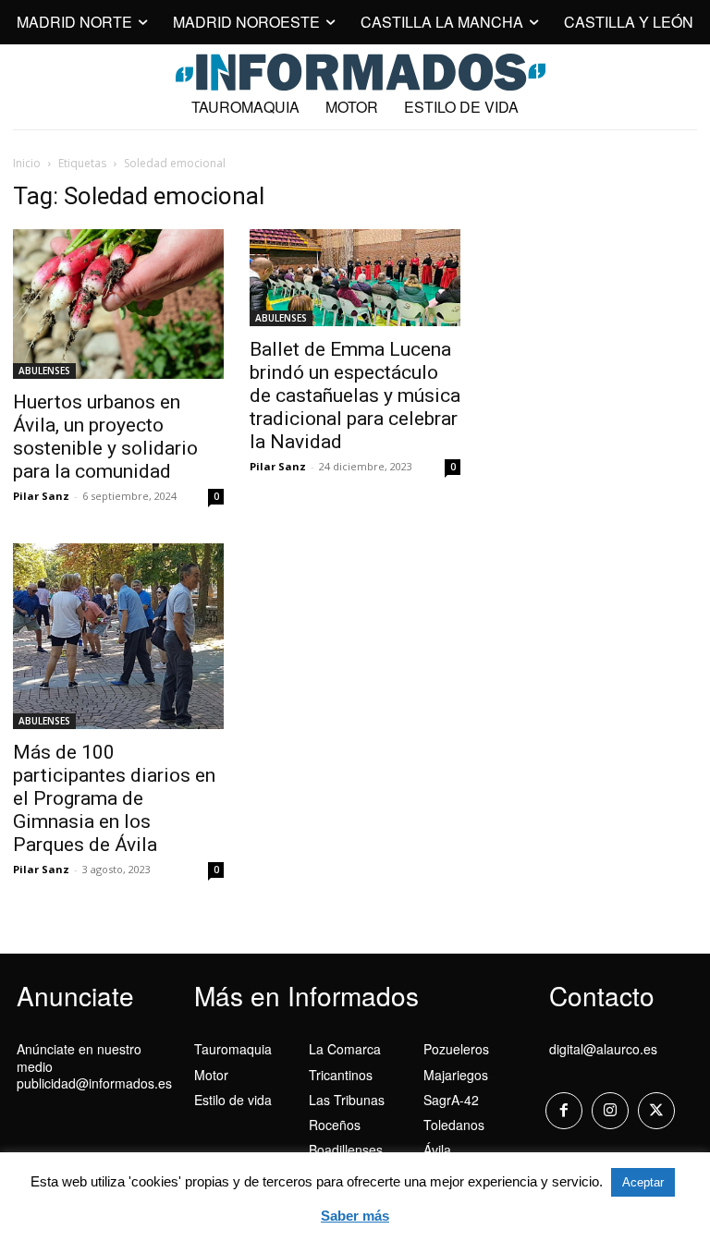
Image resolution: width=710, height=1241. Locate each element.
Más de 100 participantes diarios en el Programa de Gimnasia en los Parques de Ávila (114, 798)
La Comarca (345, 1049)
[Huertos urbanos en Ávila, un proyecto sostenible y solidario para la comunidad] (118, 304)
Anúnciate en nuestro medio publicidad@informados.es (94, 1065)
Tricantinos (341, 1074)
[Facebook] (563, 1110)
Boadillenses (346, 1149)
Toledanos (453, 1124)
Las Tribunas (347, 1099)
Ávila (437, 1149)
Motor (211, 1074)
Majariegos (455, 1074)
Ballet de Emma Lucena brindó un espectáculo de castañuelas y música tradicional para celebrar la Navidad (355, 395)
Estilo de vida (233, 1099)
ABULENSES (44, 370)
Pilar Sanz (41, 496)
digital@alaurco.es (603, 1049)
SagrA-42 (451, 1099)
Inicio (27, 163)
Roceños (335, 1124)
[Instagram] (610, 1110)
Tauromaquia (233, 1049)
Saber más (355, 1215)
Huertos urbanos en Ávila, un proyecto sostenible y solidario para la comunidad (105, 436)
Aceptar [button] (643, 1182)
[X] (656, 1110)
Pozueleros (456, 1049)
